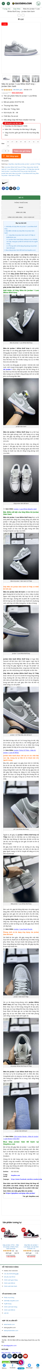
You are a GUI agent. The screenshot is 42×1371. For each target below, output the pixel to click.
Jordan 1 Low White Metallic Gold (25, 509)
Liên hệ (6, 1313)
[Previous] (2, 1242)
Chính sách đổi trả (9, 1283)
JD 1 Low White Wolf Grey (12, 169)
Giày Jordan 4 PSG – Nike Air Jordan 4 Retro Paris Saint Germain (11, 1246)
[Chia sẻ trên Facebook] (3, 188)
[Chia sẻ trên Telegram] (18, 188)
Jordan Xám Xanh (7, 173)
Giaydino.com (15, 1175)
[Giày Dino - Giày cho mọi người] (22, 3)
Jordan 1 (27, 164)
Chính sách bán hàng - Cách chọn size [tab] (21, 217)
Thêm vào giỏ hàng (22, 151)
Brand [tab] (21, 207)
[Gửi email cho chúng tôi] (20, 1356)
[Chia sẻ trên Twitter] (7, 188)
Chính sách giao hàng (10, 1280)
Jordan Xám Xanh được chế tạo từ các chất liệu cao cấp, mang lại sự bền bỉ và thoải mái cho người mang (22, 241)
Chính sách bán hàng (10, 1307)
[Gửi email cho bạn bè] (10, 188)
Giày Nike (16, 9)
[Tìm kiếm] (8, 3)
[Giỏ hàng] (38, 4)
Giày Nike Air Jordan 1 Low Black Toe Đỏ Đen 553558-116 (31, 1246)
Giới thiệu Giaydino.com (11, 1301)
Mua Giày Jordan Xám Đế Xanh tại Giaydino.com (20, 250)
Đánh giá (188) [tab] (21, 212)
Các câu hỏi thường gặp (11, 1274)
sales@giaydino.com (10, 1345)
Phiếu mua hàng (9, 1297)
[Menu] (3, 3)
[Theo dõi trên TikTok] (14, 1356)
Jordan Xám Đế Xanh (30, 171)
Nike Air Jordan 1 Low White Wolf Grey (23, 173)
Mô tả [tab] (21, 197)
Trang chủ (6, 9)
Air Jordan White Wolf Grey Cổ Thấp (15, 167)
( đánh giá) (18, 90)
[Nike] (5, 183)
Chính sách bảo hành (10, 1286)
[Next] (40, 1242)
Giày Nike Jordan (20, 164)
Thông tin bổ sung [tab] (21, 202)
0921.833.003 (6, 1353)
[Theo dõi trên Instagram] (9, 1356)
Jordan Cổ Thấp (35, 164)
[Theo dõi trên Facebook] (4, 1356)
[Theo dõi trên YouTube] (25, 1356)
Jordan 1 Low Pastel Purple (23, 929)
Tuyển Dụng (7, 1304)
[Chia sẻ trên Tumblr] (14, 188)
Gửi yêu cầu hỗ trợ (9, 1277)
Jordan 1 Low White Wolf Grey (14, 171)
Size (3, 143)
